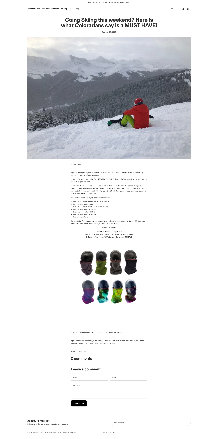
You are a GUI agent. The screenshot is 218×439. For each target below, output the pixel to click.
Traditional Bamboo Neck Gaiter (109, 232)
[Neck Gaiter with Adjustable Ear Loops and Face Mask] (109, 276)
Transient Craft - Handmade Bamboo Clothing (47, 432)
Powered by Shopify (69, 432)
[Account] (183, 8)
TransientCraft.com (82, 351)
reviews (77, 193)
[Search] (178, 8)
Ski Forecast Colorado (114, 332)
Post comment (79, 403)
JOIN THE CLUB (109, 343)
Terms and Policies (109, 432)
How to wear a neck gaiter (100, 234)
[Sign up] (187, 422)
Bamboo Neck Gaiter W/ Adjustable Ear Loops (106, 237)
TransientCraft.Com (78, 186)
